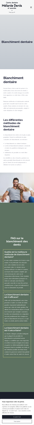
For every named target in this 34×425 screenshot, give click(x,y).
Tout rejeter (17, 421)
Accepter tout (17, 417)
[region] (17, 412)
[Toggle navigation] (26, 7)
